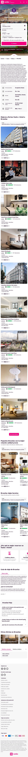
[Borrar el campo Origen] (24, 25)
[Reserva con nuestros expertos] (20, 2)
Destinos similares (17, 649)
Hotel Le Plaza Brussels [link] (7, 421)
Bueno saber (5, 573)
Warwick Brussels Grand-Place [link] (9, 353)
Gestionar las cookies (5, 688)
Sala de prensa (4, 695)
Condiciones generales (5, 682)
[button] (3, 594)
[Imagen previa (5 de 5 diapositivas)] (2, 137)
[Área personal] (23, 2)
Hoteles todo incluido (5, 724)
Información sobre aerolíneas (7, 706)
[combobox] (14, 124)
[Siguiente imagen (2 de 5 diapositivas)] (26, 137)
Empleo (2, 690)
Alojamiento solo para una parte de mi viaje (13, 40)
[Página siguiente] (26, 556)
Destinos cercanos (6, 649)
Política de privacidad (5, 684)
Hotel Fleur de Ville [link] (6, 474)
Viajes (7, 58)
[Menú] (26, 2)
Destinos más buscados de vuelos (8, 720)
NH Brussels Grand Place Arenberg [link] (10, 319)
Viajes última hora (4, 726)
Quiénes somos (4, 680)
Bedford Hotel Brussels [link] (7, 149)
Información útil (4, 708)
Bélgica (13, 58)
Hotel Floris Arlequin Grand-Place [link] (9, 217)
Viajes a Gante (5, 655)
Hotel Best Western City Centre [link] (9, 285)
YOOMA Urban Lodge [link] (6, 183)
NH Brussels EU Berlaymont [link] (8, 387)
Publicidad (3, 693)
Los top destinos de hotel (6, 722)
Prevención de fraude (5, 715)
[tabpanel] (14, 585)
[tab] (5, 573)
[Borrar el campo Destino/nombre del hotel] (24, 29)
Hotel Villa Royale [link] (5, 251)
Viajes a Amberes (5, 653)
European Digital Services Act (7, 710)
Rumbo (2, 58)
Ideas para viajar (4, 728)
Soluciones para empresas (6, 697)
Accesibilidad (3, 712)
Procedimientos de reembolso (7, 704)
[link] (9, 639)
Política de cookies (5, 686)
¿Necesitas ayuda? (4, 702)
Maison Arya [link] (4, 525)
